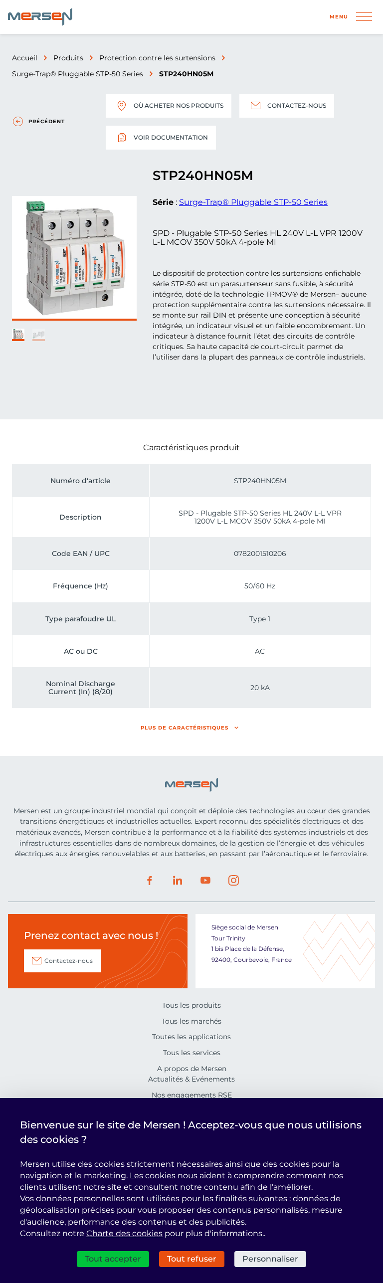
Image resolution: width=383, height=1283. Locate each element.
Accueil (24, 58)
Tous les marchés (191, 1021)
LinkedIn (178, 881)
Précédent (46, 121)
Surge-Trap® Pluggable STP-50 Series (77, 74)
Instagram (233, 881)
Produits (68, 58)
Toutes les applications (191, 1036)
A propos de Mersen (191, 1068)
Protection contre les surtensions (157, 58)
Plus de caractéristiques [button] (184, 728)
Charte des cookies (124, 1233)
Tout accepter (113, 1259)
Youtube (205, 881)
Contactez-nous (296, 105)
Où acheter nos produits (178, 105)
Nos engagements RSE (192, 1095)
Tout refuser (191, 1259)
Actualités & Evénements (191, 1079)
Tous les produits (191, 1005)
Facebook (150, 881)
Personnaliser (270, 1259)
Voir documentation (171, 137)
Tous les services (191, 1052)
